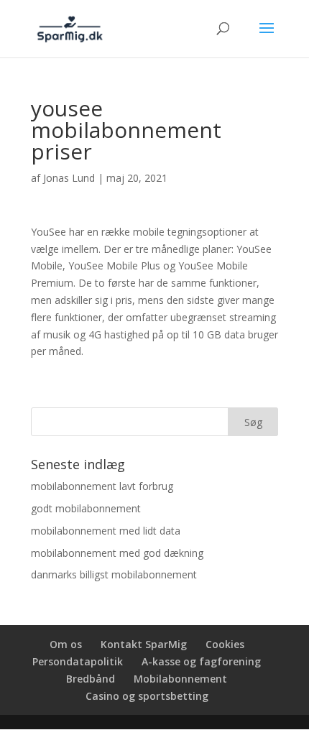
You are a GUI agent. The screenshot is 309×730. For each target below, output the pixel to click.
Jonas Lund (69, 178)
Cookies (225, 644)
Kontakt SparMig (144, 644)
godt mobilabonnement (86, 508)
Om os (66, 644)
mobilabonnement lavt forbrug (102, 486)
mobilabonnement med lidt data (105, 530)
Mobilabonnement (180, 678)
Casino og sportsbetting (147, 696)
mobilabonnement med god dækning (117, 553)
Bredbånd (90, 678)
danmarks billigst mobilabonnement (114, 574)
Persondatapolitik (77, 661)
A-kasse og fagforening (201, 661)
